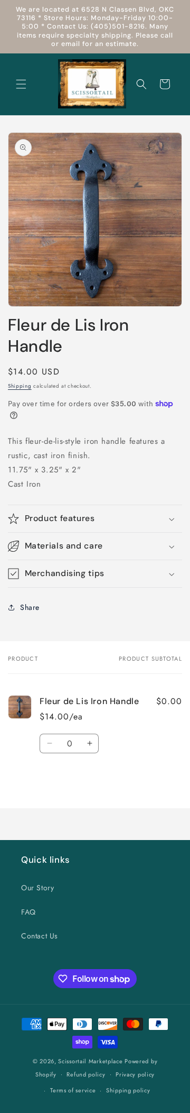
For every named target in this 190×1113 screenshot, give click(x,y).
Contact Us (39, 935)
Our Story (37, 887)
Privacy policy (135, 1074)
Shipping (20, 386)
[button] (21, 84)
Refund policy (85, 1074)
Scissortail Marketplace (91, 1061)
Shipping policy (128, 1090)
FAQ (28, 912)
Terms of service (73, 1090)
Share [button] (30, 607)
